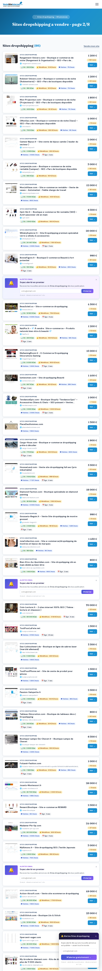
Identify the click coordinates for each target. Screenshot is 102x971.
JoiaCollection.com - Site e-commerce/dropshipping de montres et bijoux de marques (48, 542)
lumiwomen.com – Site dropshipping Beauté (42, 377)
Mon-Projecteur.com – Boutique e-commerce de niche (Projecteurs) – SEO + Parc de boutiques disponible (48, 101)
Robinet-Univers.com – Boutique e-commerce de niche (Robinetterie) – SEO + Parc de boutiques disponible (48, 80)
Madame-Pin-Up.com (30, 825)
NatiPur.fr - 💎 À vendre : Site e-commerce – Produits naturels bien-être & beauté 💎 (47, 330)
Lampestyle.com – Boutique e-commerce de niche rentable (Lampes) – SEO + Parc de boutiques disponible (48, 168)
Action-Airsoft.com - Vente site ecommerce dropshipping (49, 893)
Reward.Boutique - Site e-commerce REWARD (43, 807)
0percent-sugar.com (30, 937)
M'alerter (87, 291)
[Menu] (97, 4)
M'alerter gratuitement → (79, 957)
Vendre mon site (91, 46)
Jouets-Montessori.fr (30, 785)
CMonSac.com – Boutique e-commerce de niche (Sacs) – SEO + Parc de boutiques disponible (49, 122)
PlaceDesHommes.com (31, 424)
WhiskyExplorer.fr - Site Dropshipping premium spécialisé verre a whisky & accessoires (49, 234)
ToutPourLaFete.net (30, 628)
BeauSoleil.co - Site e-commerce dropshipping (43, 306)
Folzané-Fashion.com (30, 763)
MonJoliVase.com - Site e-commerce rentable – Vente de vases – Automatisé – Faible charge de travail (49, 189)
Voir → (92, 65)
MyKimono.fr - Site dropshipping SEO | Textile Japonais (47, 847)
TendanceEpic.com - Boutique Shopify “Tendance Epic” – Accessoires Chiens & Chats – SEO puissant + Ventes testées (48, 402)
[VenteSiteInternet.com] (13, 4)
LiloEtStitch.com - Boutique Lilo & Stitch (40, 915)
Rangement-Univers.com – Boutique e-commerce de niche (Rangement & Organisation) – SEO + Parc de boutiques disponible (47, 60)
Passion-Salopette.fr (30, 692)
